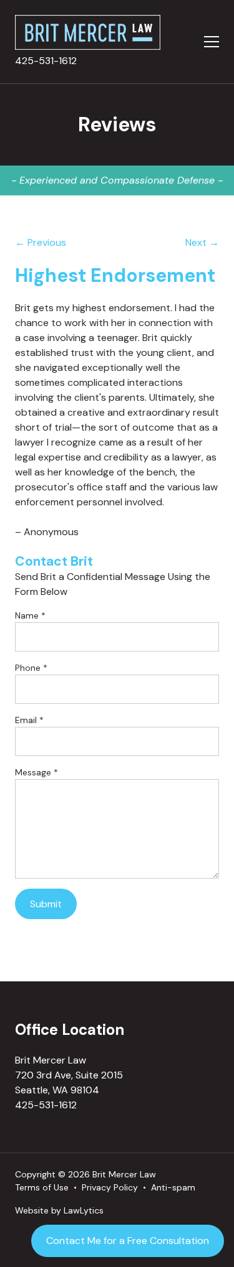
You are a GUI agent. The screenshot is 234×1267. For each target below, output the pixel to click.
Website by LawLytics (59, 1210)
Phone (31, 667)
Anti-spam (173, 1187)
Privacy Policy (110, 1187)
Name (30, 615)
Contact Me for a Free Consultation (127, 1240)
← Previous (40, 242)
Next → (202, 242)
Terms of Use (42, 1187)
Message (36, 772)
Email (29, 720)
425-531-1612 (46, 60)
